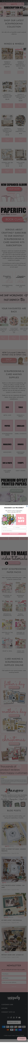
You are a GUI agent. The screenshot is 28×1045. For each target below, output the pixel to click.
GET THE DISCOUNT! (13, 534)
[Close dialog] (26, 506)
